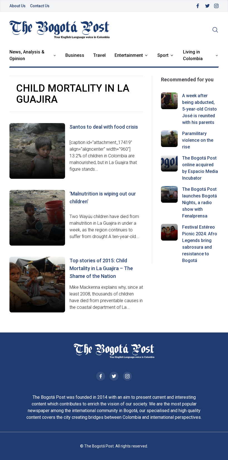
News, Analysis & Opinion (26, 55)
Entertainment (129, 55)
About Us (17, 6)
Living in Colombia (193, 55)
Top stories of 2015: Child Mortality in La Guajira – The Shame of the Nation (101, 268)
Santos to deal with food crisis (104, 127)
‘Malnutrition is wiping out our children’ (103, 197)
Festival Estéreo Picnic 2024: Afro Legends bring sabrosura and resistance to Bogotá (199, 243)
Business (74, 55)
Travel (99, 55)
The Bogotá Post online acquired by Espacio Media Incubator (200, 168)
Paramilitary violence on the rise (197, 140)
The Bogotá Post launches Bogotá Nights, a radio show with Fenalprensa (199, 203)
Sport (162, 55)
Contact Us (39, 6)
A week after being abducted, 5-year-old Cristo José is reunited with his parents (199, 109)
